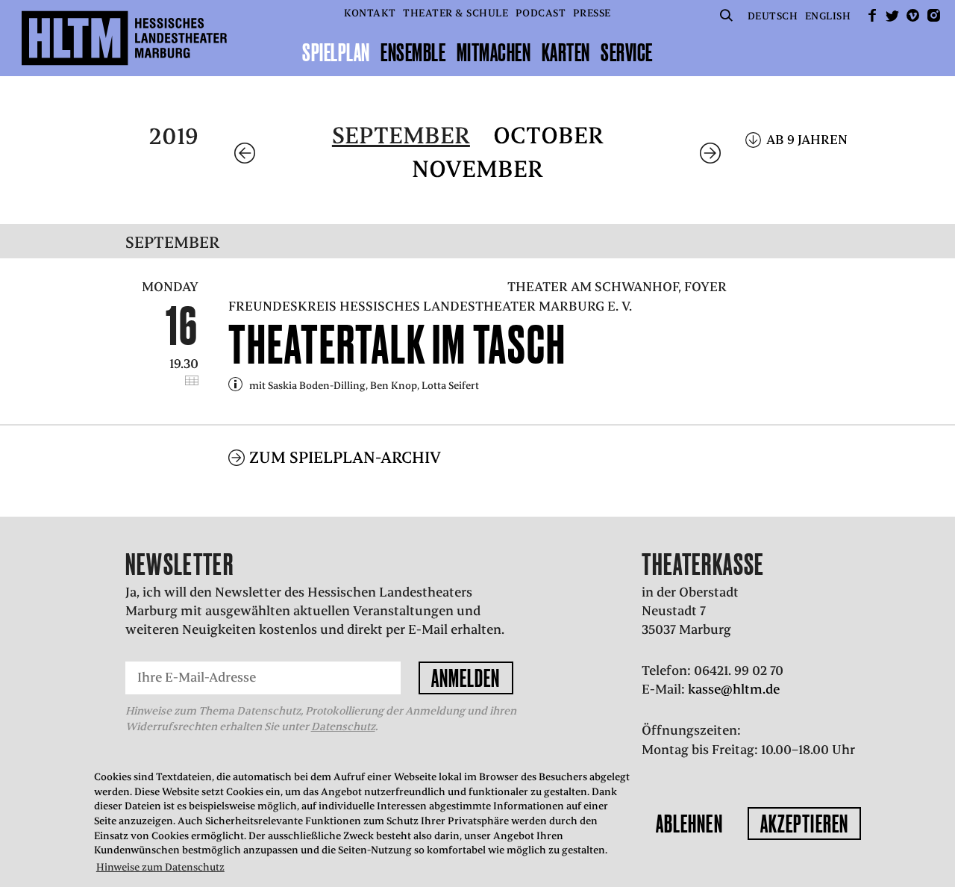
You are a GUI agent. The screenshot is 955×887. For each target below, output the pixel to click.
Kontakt (370, 13)
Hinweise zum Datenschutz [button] (160, 867)
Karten (566, 52)
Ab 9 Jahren (807, 139)
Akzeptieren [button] (804, 823)
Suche (726, 15)
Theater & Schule (455, 13)
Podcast (541, 13)
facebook (872, 15)
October (548, 135)
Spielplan (336, 52)
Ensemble (413, 52)
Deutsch (773, 16)
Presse (592, 13)
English (828, 16)
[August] (244, 153)
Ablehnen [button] (689, 823)
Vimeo (913, 15)
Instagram (933, 15)
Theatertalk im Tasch (397, 344)
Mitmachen (494, 52)
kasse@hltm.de (734, 689)
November (477, 169)
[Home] (124, 38)
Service (627, 52)
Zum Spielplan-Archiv (345, 457)
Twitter (892, 15)
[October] (710, 153)
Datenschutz (343, 726)
